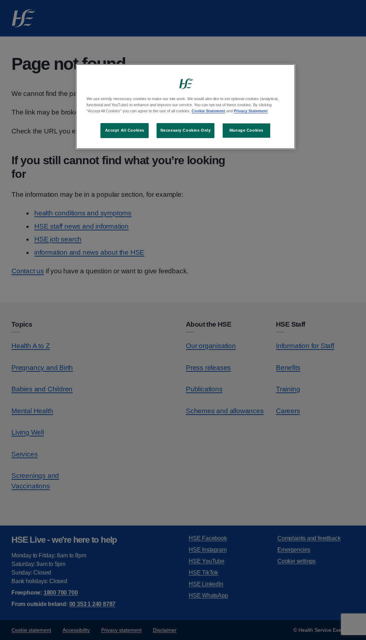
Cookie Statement (208, 111)
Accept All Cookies (124, 130)
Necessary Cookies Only (185, 130)
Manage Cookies (246, 130)
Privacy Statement (251, 111)
